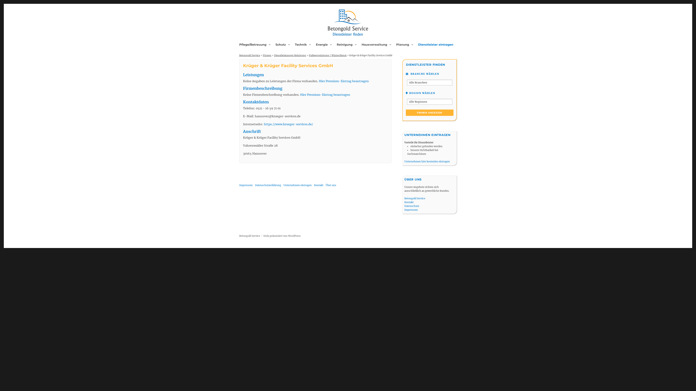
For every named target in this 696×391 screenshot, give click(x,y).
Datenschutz (411, 206)
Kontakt (318, 185)
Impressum (246, 185)
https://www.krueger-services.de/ (288, 124)
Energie (322, 44)
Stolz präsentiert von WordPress (282, 235)
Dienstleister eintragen (435, 44)
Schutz (281, 44)
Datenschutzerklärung (268, 185)
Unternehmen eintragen (297, 185)
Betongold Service (414, 198)
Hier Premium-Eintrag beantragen (344, 81)
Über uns (331, 185)
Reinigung (345, 44)
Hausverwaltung (374, 44)
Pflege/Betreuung (252, 44)
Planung (402, 44)
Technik (301, 44)
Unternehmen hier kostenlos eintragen (427, 161)
